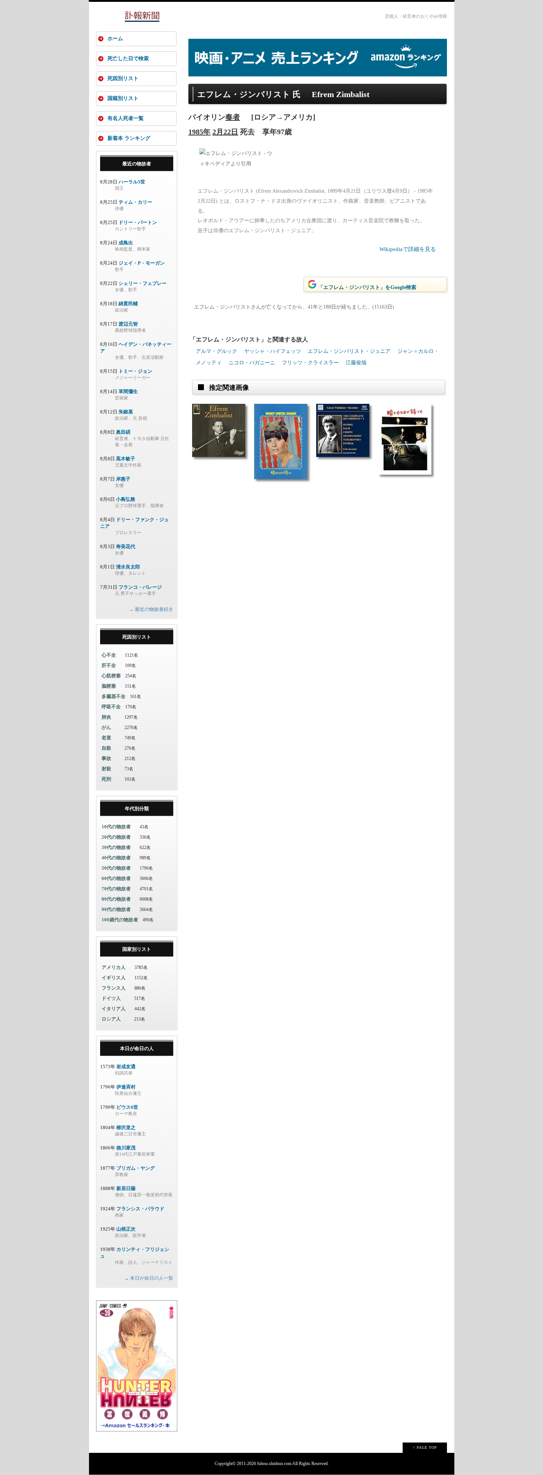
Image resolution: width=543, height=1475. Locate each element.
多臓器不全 (114, 696)
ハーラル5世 (132, 182)
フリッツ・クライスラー (310, 362)
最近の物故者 (136, 163)
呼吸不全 (111, 706)
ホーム (115, 38)
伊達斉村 (126, 1087)
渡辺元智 (128, 324)
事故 (106, 758)
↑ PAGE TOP (425, 1447)
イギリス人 (114, 977)
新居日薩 (126, 1188)
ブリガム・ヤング (135, 1168)
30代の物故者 (116, 847)
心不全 (109, 655)
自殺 (106, 748)
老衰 (106, 737)
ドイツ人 (111, 998)
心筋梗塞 (111, 675)
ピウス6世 (127, 1107)
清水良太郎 (128, 567)
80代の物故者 (116, 899)
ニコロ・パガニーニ (252, 362)
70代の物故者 (116, 888)
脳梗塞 (109, 686)
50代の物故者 (116, 868)
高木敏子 (125, 458)
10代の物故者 (116, 826)
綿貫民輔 (128, 303)
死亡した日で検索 (128, 58)
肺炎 (106, 717)
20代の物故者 (116, 837)
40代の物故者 (116, 857)
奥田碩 (123, 432)
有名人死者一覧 (125, 118)
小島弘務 (125, 499)
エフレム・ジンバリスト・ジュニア (349, 351)
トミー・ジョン (135, 371)
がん (106, 727)
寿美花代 (125, 546)
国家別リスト (136, 949)
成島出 (126, 242)
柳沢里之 (126, 1127)
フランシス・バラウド (140, 1208)
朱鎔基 (126, 412)
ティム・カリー (135, 202)
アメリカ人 (114, 967)
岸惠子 (123, 479)
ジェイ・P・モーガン (142, 263)
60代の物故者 (116, 878)
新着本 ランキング (128, 138)
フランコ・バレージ (140, 587)
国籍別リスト (123, 98)
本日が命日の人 (137, 1048)
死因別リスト (123, 78)
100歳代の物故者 (120, 919)
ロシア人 (111, 1019)
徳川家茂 (126, 1148)
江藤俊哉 (356, 362)
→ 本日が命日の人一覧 (148, 1278)
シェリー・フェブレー (143, 283)
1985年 (199, 132)
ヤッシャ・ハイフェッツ (272, 351)
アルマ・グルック (216, 351)
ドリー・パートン (138, 222)
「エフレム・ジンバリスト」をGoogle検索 (367, 287)
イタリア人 (114, 1008)
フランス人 (114, 988)
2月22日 (225, 132)
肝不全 (109, 665)
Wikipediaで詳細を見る (407, 249)
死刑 (106, 779)
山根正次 (126, 1229)
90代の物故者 (116, 909)
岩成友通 (126, 1066)
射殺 (106, 768)
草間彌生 (128, 391)
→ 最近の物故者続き (151, 609)
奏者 (232, 117)
